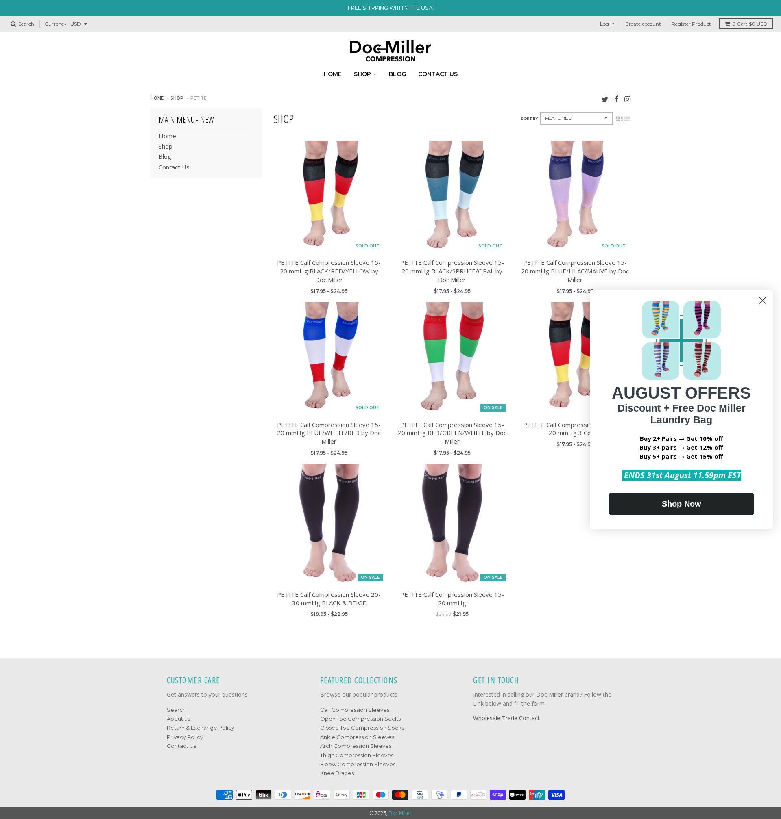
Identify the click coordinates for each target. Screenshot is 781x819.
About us (178, 718)
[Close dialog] (762, 300)
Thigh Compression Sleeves (356, 755)
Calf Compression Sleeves (354, 709)
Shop (362, 74)
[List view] (627, 119)
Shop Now (681, 503)
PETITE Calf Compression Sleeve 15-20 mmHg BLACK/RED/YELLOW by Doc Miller (329, 271)
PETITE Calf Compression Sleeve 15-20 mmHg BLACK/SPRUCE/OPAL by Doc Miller (452, 271)
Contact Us (181, 746)
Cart (749, 24)
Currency (56, 24)
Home (332, 74)
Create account (643, 24)
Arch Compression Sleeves (355, 746)
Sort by (529, 118)
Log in (607, 24)
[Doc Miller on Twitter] (605, 99)
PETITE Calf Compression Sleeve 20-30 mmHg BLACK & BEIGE (329, 598)
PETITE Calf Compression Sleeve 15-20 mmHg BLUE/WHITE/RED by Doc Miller (329, 433)
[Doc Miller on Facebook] (616, 99)
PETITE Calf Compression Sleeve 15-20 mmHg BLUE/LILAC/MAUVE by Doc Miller (575, 271)
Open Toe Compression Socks (360, 718)
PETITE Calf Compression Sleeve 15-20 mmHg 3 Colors (575, 428)
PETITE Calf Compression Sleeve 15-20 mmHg (452, 598)
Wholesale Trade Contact (506, 718)
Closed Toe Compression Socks (362, 727)
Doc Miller (400, 813)
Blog (397, 74)
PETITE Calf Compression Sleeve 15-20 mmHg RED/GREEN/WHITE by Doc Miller (452, 433)
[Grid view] (619, 119)
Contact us (438, 74)
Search (176, 709)
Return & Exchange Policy (200, 727)
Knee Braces (337, 773)
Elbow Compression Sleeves (357, 764)
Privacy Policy (185, 737)
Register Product (691, 24)
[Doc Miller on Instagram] (627, 99)
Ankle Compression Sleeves (357, 737)
